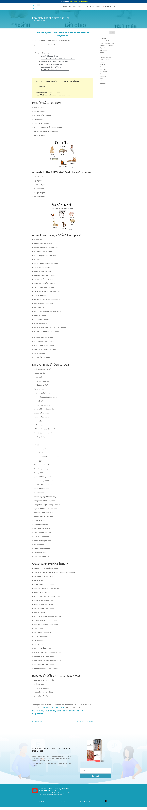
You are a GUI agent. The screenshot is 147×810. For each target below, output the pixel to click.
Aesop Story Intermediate (107, 43)
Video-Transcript (104, 81)
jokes (101, 55)
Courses (72, 6)
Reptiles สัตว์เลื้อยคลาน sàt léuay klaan (55, 70)
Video (101, 78)
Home (65, 6)
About (98, 6)
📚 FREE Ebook (109, 6)
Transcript (103, 76)
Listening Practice (105, 59)
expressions (103, 50)
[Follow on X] (106, 801)
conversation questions (106, 45)
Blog (92, 6)
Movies (102, 62)
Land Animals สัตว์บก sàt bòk (52, 64)
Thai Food (103, 69)
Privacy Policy (84, 801)
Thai (101, 66)
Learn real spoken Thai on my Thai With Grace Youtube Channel (54, 790)
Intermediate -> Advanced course (79, 1)
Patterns (102, 64)
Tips (101, 74)
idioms (102, 52)
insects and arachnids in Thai (52, 707)
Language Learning (105, 57)
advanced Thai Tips (105, 41)
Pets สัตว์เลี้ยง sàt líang (49, 56)
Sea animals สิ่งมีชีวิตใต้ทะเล (51, 67)
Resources (82, 6)
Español (102, 48)
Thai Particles (104, 71)
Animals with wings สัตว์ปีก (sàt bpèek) (55, 61)
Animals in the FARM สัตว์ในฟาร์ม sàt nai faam (58, 59)
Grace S (36, 20)
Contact (63, 801)
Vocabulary (50, 20)
